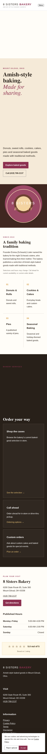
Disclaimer (8, 730)
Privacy (6, 720)
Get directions (12, 603)
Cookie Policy (9, 723)
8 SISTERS (17, 5)
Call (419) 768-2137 (14, 173)
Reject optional (11, 748)
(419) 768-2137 (10, 596)
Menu (41, 5)
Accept (23, 748)
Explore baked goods (16, 165)
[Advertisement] (23, 34)
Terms (5, 727)
